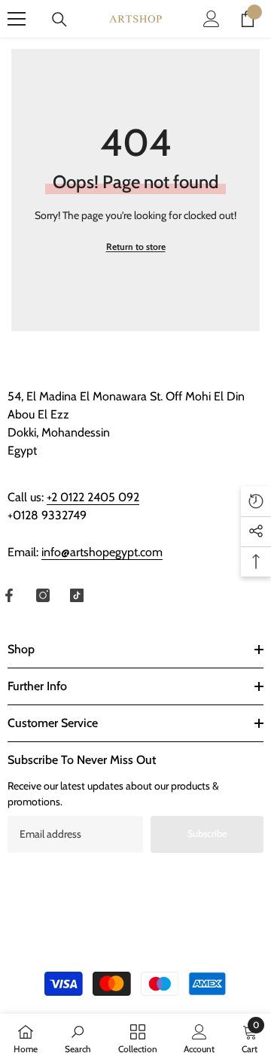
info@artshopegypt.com (102, 552)
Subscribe (207, 833)
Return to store (136, 246)
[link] (78, 1038)
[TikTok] (76, 595)
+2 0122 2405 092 (93, 497)
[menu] (17, 19)
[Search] (59, 20)
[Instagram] (43, 595)
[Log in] (211, 19)
